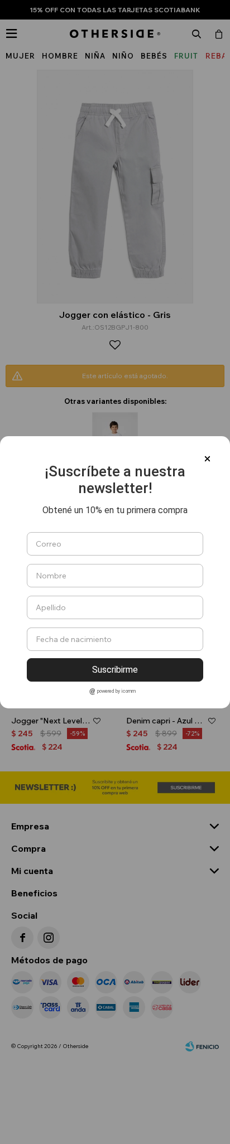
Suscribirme (115, 669)
